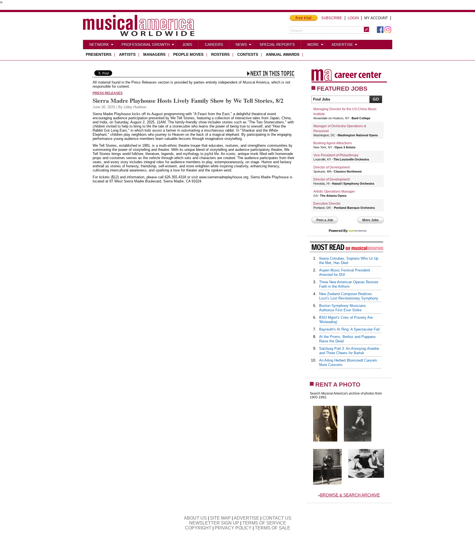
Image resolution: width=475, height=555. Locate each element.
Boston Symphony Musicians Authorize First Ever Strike (342, 308)
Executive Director (327, 204)
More (313, 44)
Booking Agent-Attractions (332, 143)
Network (99, 44)
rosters (220, 54)
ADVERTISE (246, 518)
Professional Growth (145, 44)
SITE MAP (220, 518)
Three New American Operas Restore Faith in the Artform (348, 284)
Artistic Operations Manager (334, 191)
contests (247, 54)
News (241, 44)
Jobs (187, 44)
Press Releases (108, 93)
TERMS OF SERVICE (264, 523)
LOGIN (353, 18)
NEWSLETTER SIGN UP (214, 523)
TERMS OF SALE (272, 528)
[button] (366, 29)
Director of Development (331, 167)
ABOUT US (195, 518)
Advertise (342, 44)
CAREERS (214, 44)
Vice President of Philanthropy (335, 155)
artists (127, 54)
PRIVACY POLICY (233, 528)
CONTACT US (277, 518)
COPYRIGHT (198, 528)
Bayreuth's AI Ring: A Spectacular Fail (349, 329)
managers (154, 54)
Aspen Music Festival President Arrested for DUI (344, 272)
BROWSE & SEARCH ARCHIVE (350, 495)
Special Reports (277, 44)
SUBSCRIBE (331, 18)
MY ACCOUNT (376, 18)
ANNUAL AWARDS (282, 54)
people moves (188, 54)
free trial (303, 17)
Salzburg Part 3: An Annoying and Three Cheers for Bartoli (349, 350)
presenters (98, 54)
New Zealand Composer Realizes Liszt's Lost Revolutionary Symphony (348, 296)
